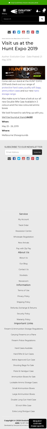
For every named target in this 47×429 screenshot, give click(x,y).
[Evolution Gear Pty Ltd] (21, 10)
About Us (23, 258)
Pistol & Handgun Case (23, 371)
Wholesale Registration (23, 237)
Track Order (24, 225)
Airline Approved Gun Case (23, 360)
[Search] (42, 19)
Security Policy (23, 314)
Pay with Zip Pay (23, 248)
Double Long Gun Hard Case (23, 400)
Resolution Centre (23, 231)
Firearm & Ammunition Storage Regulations (23, 329)
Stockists (23, 275)
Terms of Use (23, 290)
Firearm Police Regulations (23, 340)
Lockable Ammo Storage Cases (23, 382)
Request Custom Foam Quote (37, 423)
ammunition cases (11, 91)
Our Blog (23, 264)
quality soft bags (32, 87)
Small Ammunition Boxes (23, 388)
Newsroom (23, 281)
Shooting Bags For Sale (23, 365)
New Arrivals (23, 243)
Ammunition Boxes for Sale (23, 377)
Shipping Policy (23, 302)
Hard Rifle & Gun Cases (23, 354)
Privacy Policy (23, 296)
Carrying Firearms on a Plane (23, 334)
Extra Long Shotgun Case (23, 411)
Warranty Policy (23, 319)
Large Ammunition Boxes (23, 394)
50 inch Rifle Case (23, 405)
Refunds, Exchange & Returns (23, 308)
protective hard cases (12, 87)
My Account (23, 219)
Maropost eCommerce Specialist (24, 425)
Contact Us (23, 269)
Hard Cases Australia (23, 348)
